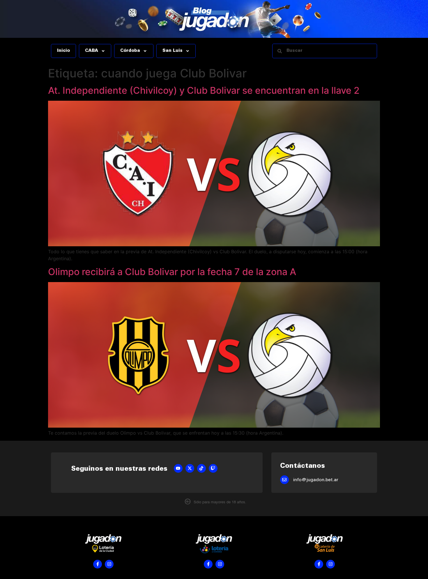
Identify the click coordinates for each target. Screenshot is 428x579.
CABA (91, 51)
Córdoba (130, 51)
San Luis (172, 51)
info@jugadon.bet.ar (315, 480)
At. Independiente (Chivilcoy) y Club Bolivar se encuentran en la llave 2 (204, 90)
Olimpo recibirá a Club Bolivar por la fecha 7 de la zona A (172, 271)
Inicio (63, 51)
